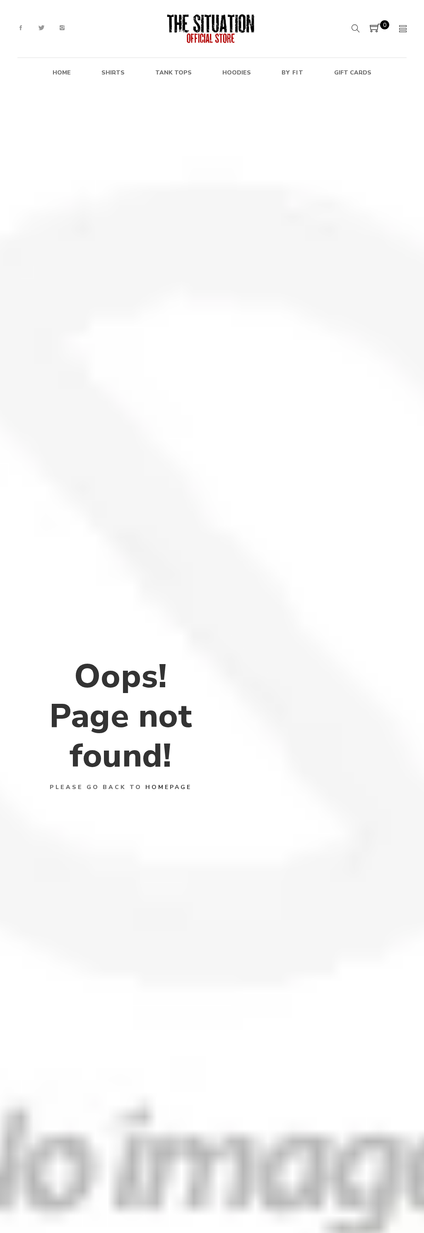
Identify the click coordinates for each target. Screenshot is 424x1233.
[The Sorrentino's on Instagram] (62, 28)
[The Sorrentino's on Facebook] (20, 28)
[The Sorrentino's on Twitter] (41, 28)
